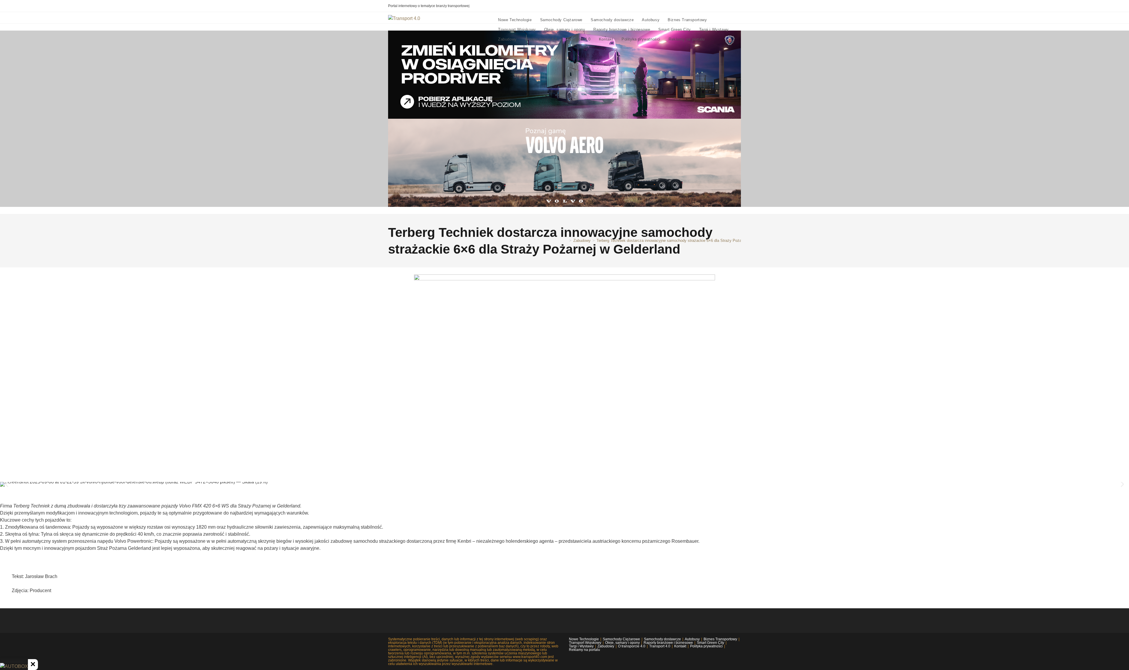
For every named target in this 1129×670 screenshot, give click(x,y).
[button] (6, 484)
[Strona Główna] (565, 240)
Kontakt (680, 646)
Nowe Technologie (584, 639)
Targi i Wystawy (581, 646)
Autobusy (692, 639)
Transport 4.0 (659, 646)
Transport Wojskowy (585, 643)
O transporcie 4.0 (631, 646)
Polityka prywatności (706, 646)
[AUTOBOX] (14, 666)
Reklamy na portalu (584, 650)
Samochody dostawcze (662, 639)
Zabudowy (605, 646)
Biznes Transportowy (720, 639)
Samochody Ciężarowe (621, 639)
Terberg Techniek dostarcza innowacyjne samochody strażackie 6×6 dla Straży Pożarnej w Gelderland (684, 240)
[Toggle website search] (714, 39)
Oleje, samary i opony (622, 643)
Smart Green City (710, 643)
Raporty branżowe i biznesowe (668, 643)
